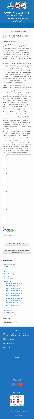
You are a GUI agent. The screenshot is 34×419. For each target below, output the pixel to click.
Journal (6, 308)
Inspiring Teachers (8, 266)
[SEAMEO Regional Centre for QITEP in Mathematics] (17, 5)
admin (20, 38)
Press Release (8, 274)
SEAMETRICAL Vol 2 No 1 (13, 288)
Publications (6, 279)
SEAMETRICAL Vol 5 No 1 (13, 303)
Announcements (7, 264)
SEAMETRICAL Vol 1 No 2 (13, 286)
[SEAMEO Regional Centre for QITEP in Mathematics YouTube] (21, 384)
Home (5, 31)
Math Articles (6, 269)
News (10, 235)
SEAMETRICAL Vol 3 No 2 (13, 295)
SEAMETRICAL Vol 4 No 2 (13, 300)
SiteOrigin (16, 415)
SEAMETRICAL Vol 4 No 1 (13, 298)
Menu (6, 26)
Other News (6, 276)
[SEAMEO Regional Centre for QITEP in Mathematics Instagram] (17, 384)
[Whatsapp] (12, 230)
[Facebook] (5, 230)
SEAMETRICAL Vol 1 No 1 (13, 283)
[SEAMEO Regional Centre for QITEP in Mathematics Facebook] (13, 384)
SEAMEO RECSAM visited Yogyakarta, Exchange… (17, 251)
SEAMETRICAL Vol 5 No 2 (13, 305)
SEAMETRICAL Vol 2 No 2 (13, 291)
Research (6, 310)
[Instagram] (8, 230)
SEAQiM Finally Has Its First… (17, 244)
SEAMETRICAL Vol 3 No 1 (13, 293)
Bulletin (6, 281)
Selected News (7, 312)
